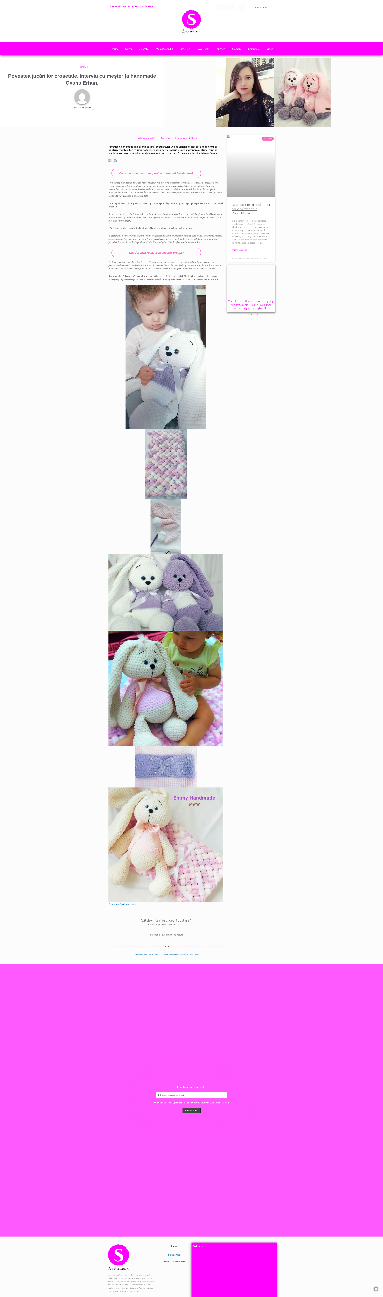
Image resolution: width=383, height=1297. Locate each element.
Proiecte (127, 6)
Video (269, 48)
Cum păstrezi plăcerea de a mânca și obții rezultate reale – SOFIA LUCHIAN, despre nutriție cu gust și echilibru (251, 305)
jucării (165, 954)
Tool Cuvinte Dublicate (174, 1261)
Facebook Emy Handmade (122, 904)
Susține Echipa (144, 6)
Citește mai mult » (240, 250)
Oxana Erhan (193, 954)
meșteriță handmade (177, 954)
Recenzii (115, 6)
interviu (84, 67)
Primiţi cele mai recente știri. (191, 1087)
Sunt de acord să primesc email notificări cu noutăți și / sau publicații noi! (193, 1102)
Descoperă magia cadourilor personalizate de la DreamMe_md (251, 209)
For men (220, 48)
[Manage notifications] (376, 1289)
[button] (242, 7)
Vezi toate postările (82, 107)
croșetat (139, 954)
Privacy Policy (174, 1254)
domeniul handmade (153, 954)
